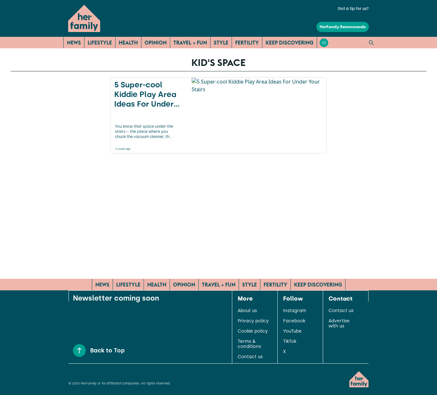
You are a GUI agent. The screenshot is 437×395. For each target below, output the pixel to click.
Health (128, 42)
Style (221, 42)
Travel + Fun (190, 42)
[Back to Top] (79, 350)
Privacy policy (253, 321)
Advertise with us (339, 323)
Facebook (294, 321)
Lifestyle (100, 42)
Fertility (247, 42)
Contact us (250, 356)
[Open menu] (324, 42)
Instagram (294, 310)
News (74, 42)
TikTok (289, 341)
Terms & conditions (249, 344)
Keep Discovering (290, 42)
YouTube (292, 331)
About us (247, 310)
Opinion (156, 42)
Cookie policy (253, 331)
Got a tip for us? (353, 8)
